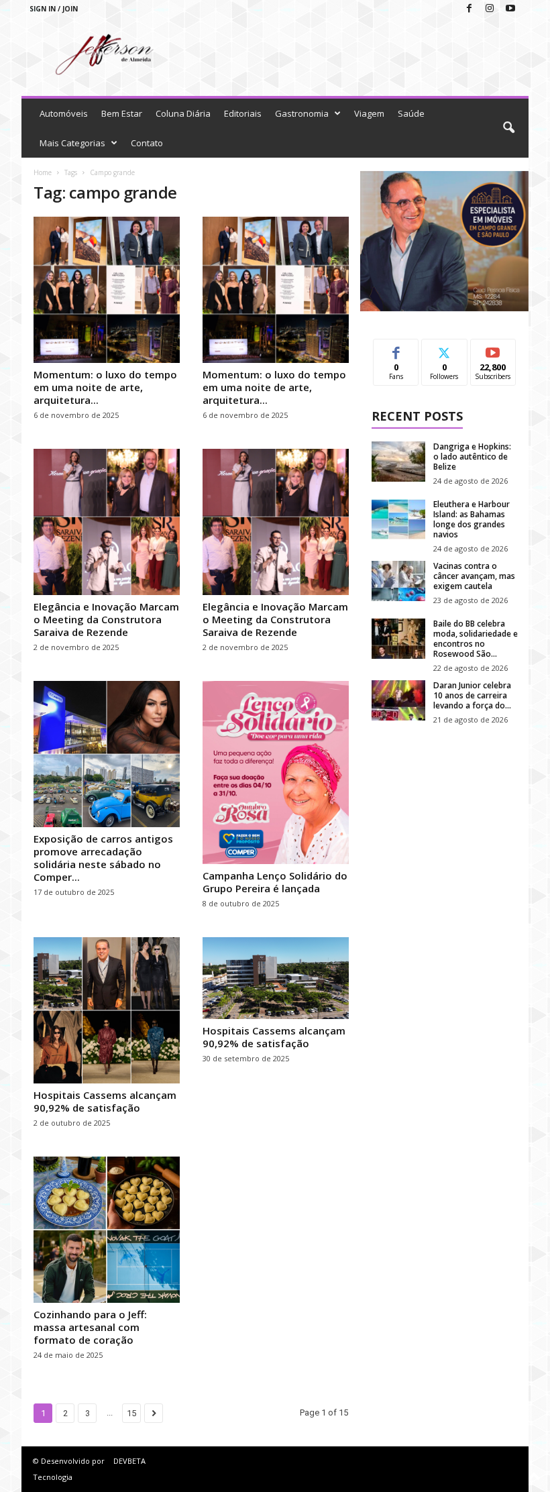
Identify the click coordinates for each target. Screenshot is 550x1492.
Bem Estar (121, 113)
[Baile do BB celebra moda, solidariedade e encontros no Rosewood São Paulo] (398, 639)
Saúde (411, 113)
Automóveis (64, 113)
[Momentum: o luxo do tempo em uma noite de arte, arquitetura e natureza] (107, 290)
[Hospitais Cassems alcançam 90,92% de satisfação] (107, 1010)
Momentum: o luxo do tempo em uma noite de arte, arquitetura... (105, 387)
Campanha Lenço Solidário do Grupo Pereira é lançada (275, 882)
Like (396, 349)
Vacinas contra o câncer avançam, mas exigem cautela (474, 576)
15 (131, 1413)
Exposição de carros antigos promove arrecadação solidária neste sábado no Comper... (103, 858)
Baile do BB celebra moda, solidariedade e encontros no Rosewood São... (475, 638)
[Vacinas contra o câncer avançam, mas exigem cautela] (398, 581)
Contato (147, 143)
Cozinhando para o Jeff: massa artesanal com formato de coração (90, 1327)
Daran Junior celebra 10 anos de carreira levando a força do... (472, 695)
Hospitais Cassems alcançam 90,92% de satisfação (105, 1101)
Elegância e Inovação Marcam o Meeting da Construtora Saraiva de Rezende (106, 619)
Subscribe (493, 349)
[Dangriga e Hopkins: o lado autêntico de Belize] (398, 461)
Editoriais (243, 113)
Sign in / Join (54, 8)
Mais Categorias (72, 143)
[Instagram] (490, 9)
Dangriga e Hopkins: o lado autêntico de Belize (472, 456)
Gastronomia (302, 113)
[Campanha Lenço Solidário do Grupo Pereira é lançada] (276, 772)
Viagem (369, 113)
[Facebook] (469, 9)
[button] (508, 128)
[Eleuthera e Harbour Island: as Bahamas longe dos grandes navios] (398, 519)
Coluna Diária (183, 113)
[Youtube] (510, 9)
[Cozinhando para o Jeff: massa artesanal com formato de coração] (107, 1230)
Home (43, 172)
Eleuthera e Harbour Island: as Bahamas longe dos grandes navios (471, 519)
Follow (444, 349)
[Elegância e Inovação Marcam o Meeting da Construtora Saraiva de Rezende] (107, 522)
